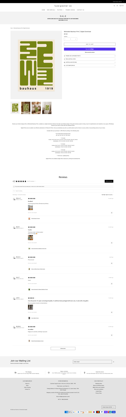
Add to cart (90, 44)
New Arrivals (51, 9)
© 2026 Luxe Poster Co (14, 409)
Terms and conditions (98, 389)
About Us (27, 383)
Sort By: (103, 194)
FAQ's (27, 385)
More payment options (90, 52)
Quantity (65, 36)
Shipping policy (98, 383)
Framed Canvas (70, 9)
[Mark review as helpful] (111, 213)
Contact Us (80, 9)
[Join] (114, 362)
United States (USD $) (117, 1)
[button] (15, 108)
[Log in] (117, 5)
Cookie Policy (99, 391)
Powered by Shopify (23, 409)
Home (43, 9)
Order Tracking (27, 387)
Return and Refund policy (98, 385)
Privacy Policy (99, 393)
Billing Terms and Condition (98, 387)
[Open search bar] (114, 5)
